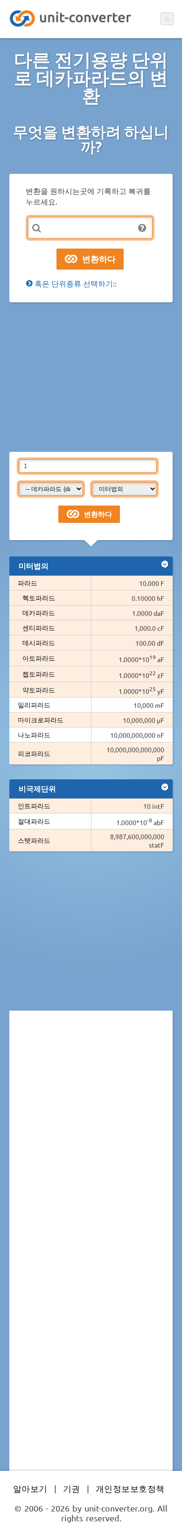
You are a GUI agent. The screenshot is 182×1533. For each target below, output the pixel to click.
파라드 (27, 582)
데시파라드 (38, 642)
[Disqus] (91, 1146)
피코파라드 (34, 753)
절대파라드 (34, 821)
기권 (71, 1488)
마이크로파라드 (40, 719)
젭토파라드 (38, 674)
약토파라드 (38, 689)
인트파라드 (34, 805)
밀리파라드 (34, 704)
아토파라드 (38, 658)
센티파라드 (38, 627)
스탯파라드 (34, 840)
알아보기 (30, 1488)
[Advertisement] (91, 377)
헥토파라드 (38, 597)
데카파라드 (38, 612)
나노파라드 (34, 734)
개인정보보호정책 (130, 1488)
